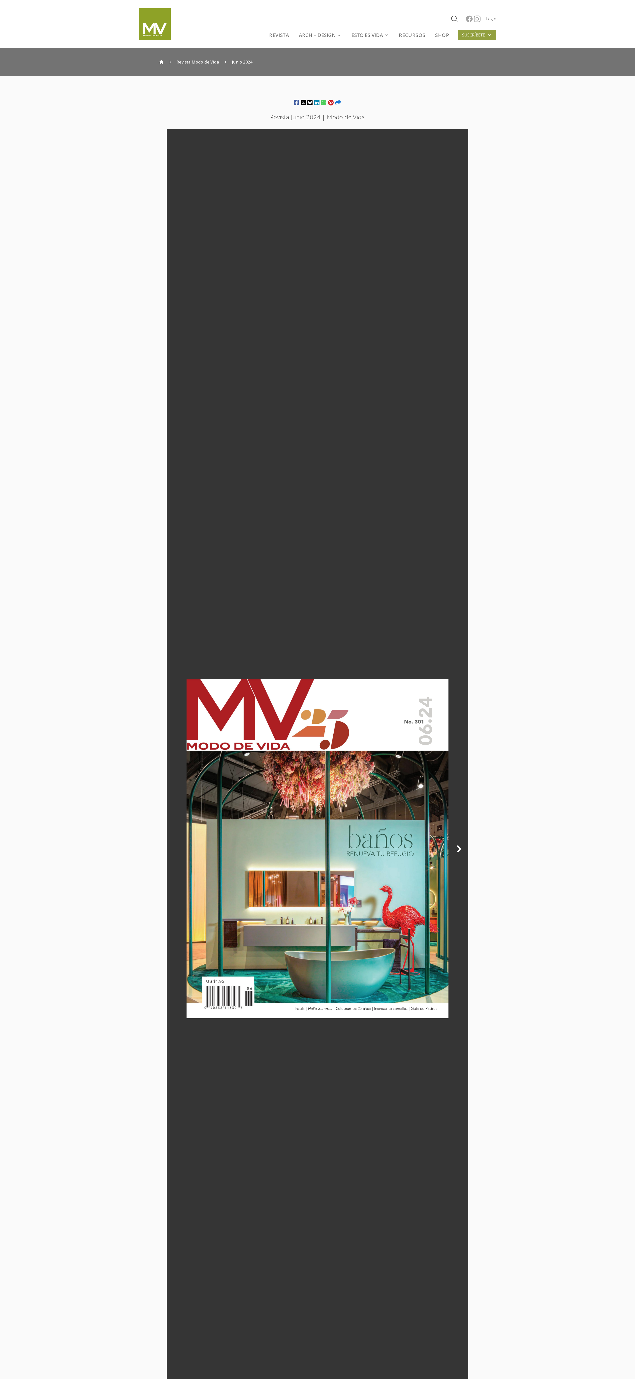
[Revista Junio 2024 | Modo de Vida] (296, 102)
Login (491, 19)
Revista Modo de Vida (198, 62)
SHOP (442, 35)
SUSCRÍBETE (473, 35)
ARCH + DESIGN (317, 35)
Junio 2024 (242, 62)
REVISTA (279, 35)
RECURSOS (412, 35)
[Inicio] (161, 62)
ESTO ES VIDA (367, 35)
